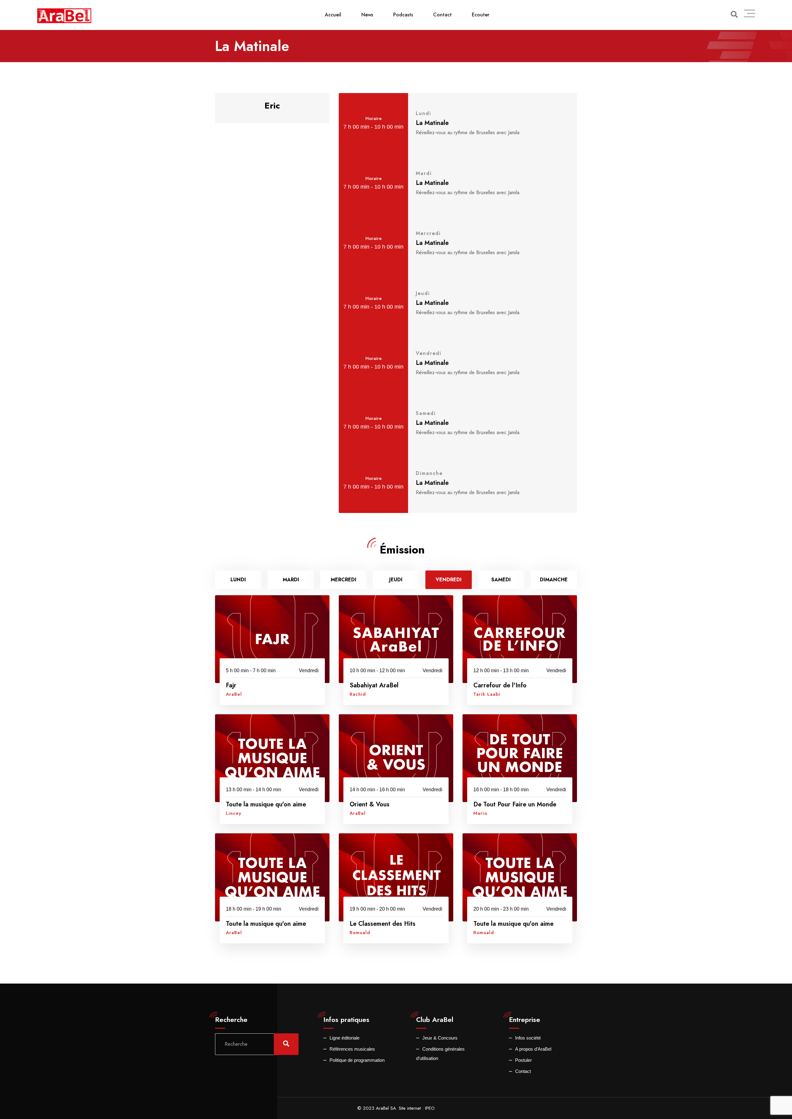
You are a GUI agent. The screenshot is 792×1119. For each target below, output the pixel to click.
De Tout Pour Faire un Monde (514, 804)
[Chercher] (734, 14)
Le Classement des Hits (382, 923)
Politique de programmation (357, 1060)
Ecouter (480, 14)
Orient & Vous (370, 804)
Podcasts (403, 14)
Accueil (333, 14)
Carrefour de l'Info (500, 685)
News (367, 14)
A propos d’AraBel (533, 1049)
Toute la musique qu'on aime (266, 804)
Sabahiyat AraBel (374, 685)
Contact (442, 14)
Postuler (523, 1060)
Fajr (231, 685)
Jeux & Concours (440, 1037)
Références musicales (352, 1049)
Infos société (528, 1037)
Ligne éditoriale (344, 1037)
